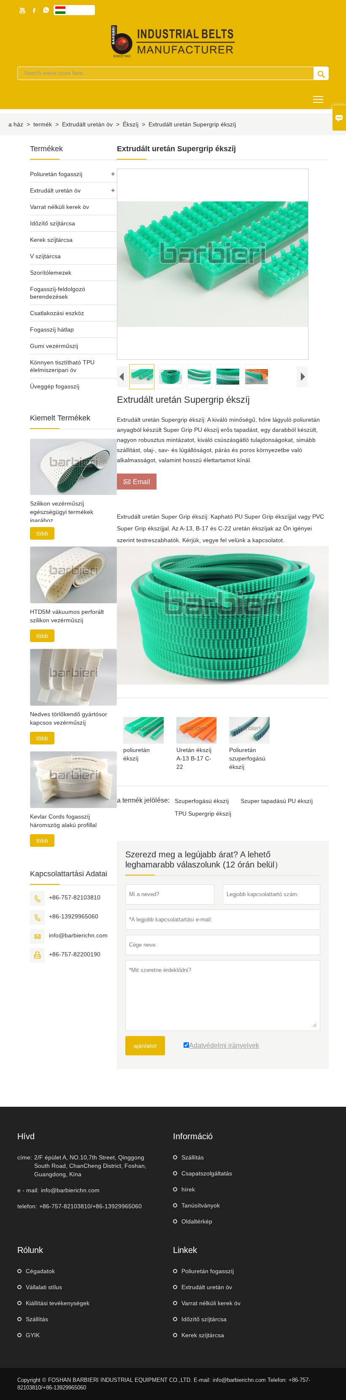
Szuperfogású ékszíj (202, 801)
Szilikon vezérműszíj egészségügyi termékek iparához (61, 512)
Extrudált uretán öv (87, 124)
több (42, 533)
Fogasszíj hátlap (52, 329)
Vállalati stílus (44, 1287)
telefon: (27, 1206)
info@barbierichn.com (78, 935)
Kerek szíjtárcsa (51, 239)
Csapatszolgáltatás (206, 1173)
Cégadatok (40, 1271)
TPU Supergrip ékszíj (203, 813)
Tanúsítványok (200, 1205)
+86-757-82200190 (74, 954)
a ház (15, 124)
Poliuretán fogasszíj (56, 174)
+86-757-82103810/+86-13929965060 (90, 1206)
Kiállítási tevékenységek (57, 1303)
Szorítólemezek (50, 272)
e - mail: (28, 1190)
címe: (24, 1157)
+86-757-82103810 (74, 897)
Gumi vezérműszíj (54, 346)
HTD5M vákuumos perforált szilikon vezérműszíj (67, 616)
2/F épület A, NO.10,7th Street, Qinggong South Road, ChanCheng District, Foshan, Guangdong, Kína (90, 1166)
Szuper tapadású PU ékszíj (277, 801)
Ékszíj (130, 124)
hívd (26, 1136)
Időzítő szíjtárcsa (52, 223)
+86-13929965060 (73, 916)
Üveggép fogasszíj (54, 386)
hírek (188, 1189)
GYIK (33, 1335)
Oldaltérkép (196, 1221)
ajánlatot (145, 1045)
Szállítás (192, 1157)
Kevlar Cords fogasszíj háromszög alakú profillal (63, 820)
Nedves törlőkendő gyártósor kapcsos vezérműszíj (68, 718)
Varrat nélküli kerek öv (59, 206)
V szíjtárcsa (45, 256)
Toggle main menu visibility (318, 99)
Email (136, 481)
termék (42, 124)
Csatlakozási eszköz (57, 313)
